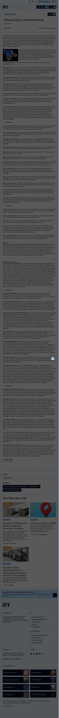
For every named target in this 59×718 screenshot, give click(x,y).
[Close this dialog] (52, 358)
